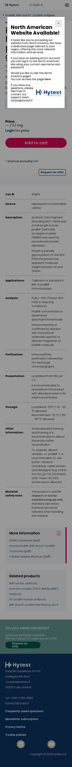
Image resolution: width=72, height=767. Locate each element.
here (48, 79)
